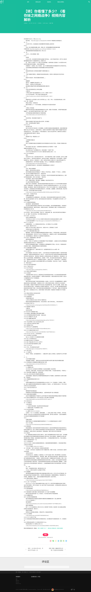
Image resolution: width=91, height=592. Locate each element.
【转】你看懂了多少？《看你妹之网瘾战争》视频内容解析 (50, 528)
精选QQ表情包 (61, 2)
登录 (16, 579)
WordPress (34, 589)
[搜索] (89, 2)
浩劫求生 (49, 2)
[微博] (72, 589)
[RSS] (74, 589)
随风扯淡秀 (38, 2)
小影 (41, 589)
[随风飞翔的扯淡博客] (2, 2)
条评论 (39, 23)
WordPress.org (18, 583)
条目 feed (17, 580)
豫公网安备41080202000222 (59, 589)
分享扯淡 (25, 23)
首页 (28, 2)
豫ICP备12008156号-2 (47, 589)
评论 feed (17, 582)
